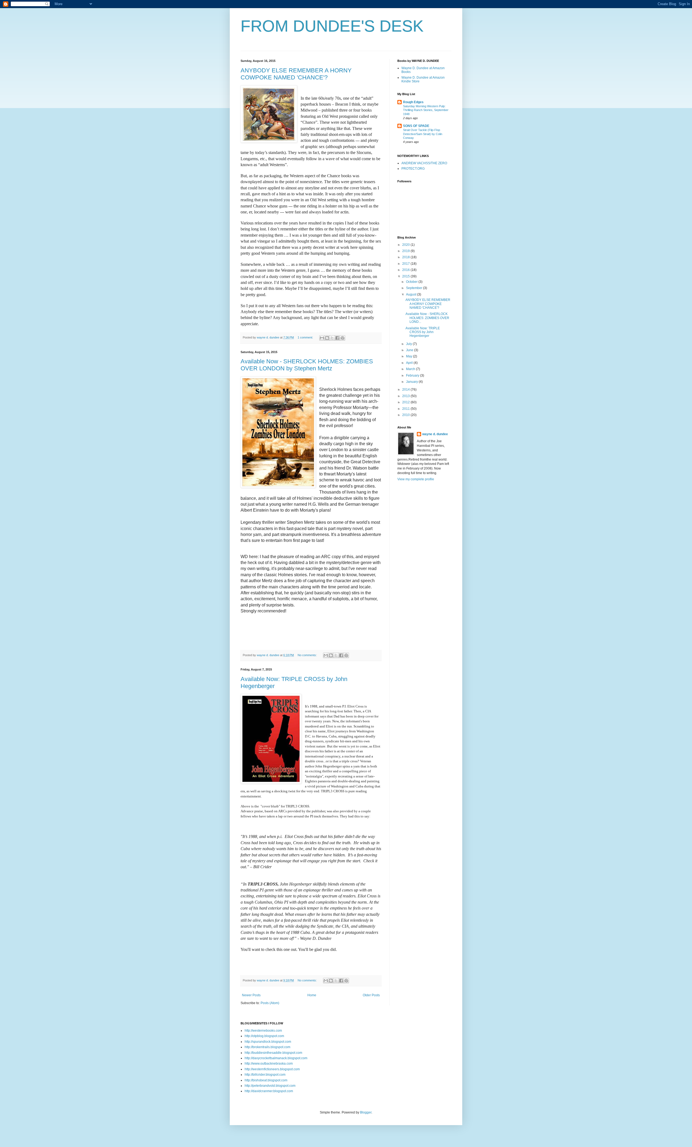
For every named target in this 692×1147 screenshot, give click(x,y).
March (411, 369)
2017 (406, 264)
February (413, 375)
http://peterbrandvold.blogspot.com (270, 1086)
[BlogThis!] (327, 338)
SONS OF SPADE (416, 126)
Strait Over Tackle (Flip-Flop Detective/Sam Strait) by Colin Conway (422, 134)
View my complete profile (415, 479)
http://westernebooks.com (263, 1030)
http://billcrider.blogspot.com (265, 1074)
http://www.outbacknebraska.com (269, 1063)
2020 (406, 245)
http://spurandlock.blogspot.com (268, 1042)
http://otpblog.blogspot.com (264, 1036)
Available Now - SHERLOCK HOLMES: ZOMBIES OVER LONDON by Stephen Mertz (307, 365)
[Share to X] (332, 338)
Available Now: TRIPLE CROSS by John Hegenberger (422, 332)
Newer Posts (251, 995)
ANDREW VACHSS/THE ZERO (424, 163)
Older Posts (371, 995)
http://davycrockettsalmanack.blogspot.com (276, 1058)
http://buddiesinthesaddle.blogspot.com (273, 1053)
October (412, 282)
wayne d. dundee (435, 434)
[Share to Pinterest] (342, 338)
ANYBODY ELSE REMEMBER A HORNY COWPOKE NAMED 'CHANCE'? (296, 74)
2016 (406, 270)
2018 (406, 257)
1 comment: (306, 337)
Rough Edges (413, 102)
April (410, 363)
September (414, 288)
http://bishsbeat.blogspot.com (266, 1080)
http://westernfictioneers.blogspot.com (272, 1069)
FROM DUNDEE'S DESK (332, 26)
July (409, 344)
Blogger (365, 1112)
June (410, 350)
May (409, 356)
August (411, 294)
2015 (406, 276)
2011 (406, 409)
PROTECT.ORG (413, 168)
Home (311, 995)
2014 (406, 389)
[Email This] (322, 338)
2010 (406, 415)
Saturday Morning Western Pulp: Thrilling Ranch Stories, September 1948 (425, 110)
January (412, 382)
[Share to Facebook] (337, 338)
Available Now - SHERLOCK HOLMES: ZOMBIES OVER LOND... (427, 318)
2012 (406, 402)
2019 (406, 251)
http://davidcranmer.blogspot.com (269, 1091)
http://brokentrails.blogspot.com (267, 1047)
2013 (406, 396)
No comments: (308, 655)
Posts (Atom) (270, 1003)
